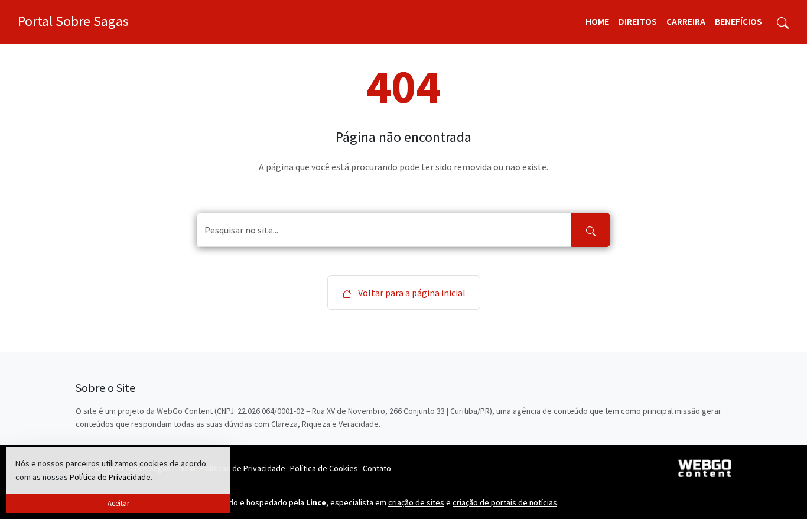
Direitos (638, 21)
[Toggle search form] (782, 22)
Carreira (685, 21)
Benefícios (738, 21)
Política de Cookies (324, 468)
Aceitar (118, 503)
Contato (377, 468)
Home (597, 21)
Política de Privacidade (110, 477)
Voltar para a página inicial (411, 293)
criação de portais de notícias (505, 502)
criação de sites (416, 502)
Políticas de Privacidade (242, 468)
